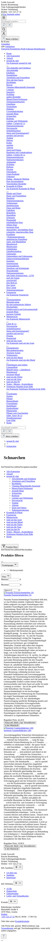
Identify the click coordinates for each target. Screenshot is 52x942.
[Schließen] (2, 940)
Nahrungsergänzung (20, 510)
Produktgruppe (8, 565)
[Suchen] (3, 25)
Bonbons (15, 495)
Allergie (15, 505)
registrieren (10, 46)
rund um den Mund (14, 522)
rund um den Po (13, 529)
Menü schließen (12, 39)
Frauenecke (11, 515)
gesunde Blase (18, 491)
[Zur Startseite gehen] (10, 14)
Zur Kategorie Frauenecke (17, 295)
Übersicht (5, 49)
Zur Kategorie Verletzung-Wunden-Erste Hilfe (25, 389)
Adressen (30, 49)
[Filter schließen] (2, 561)
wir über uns (11, 873)
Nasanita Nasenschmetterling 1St (17, 595)
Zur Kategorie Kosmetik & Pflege (20, 188)
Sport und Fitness (19, 508)
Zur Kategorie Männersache (18, 319)
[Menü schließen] (7, 66)
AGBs (9, 889)
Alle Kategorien (13, 471)
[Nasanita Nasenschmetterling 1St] (19, 592)
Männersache (12, 517)
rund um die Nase (13, 527)
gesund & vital (12, 476)
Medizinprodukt (16, 570)
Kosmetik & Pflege (14, 512)
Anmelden (5, 44)
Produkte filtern (11, 547)
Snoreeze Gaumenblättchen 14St (17, 730)
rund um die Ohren (14, 524)
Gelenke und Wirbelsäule (22, 498)
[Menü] (3, 18)
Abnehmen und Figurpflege (23, 481)
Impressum (11, 877)
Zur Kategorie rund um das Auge (20, 343)
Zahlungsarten (12, 893)
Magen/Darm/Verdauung (22, 488)
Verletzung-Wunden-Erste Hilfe (19, 534)
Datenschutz (11, 891)
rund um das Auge (14, 520)
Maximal (11, 585)
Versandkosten (7, 928)
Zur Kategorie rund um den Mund (20, 360)
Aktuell (9, 474)
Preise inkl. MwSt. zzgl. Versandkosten (20, 723)
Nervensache (17, 500)
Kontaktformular (22, 921)
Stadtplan (10, 875)
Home (9, 537)
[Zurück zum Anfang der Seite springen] (3, 936)
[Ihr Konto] (3, 34)
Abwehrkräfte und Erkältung (24, 479)
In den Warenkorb (11, 725)
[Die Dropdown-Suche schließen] (9, 25)
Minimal (11, 579)
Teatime (15, 503)
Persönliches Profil (18, 49)
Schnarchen (17, 493)
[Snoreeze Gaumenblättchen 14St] (18, 728)
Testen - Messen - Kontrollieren (19, 532)
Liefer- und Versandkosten (17, 896)
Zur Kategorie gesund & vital (18, 63)
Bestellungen (39, 49)
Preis (4, 577)
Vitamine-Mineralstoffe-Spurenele (26, 486)
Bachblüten (16, 483)
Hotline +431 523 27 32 (8, 915)
